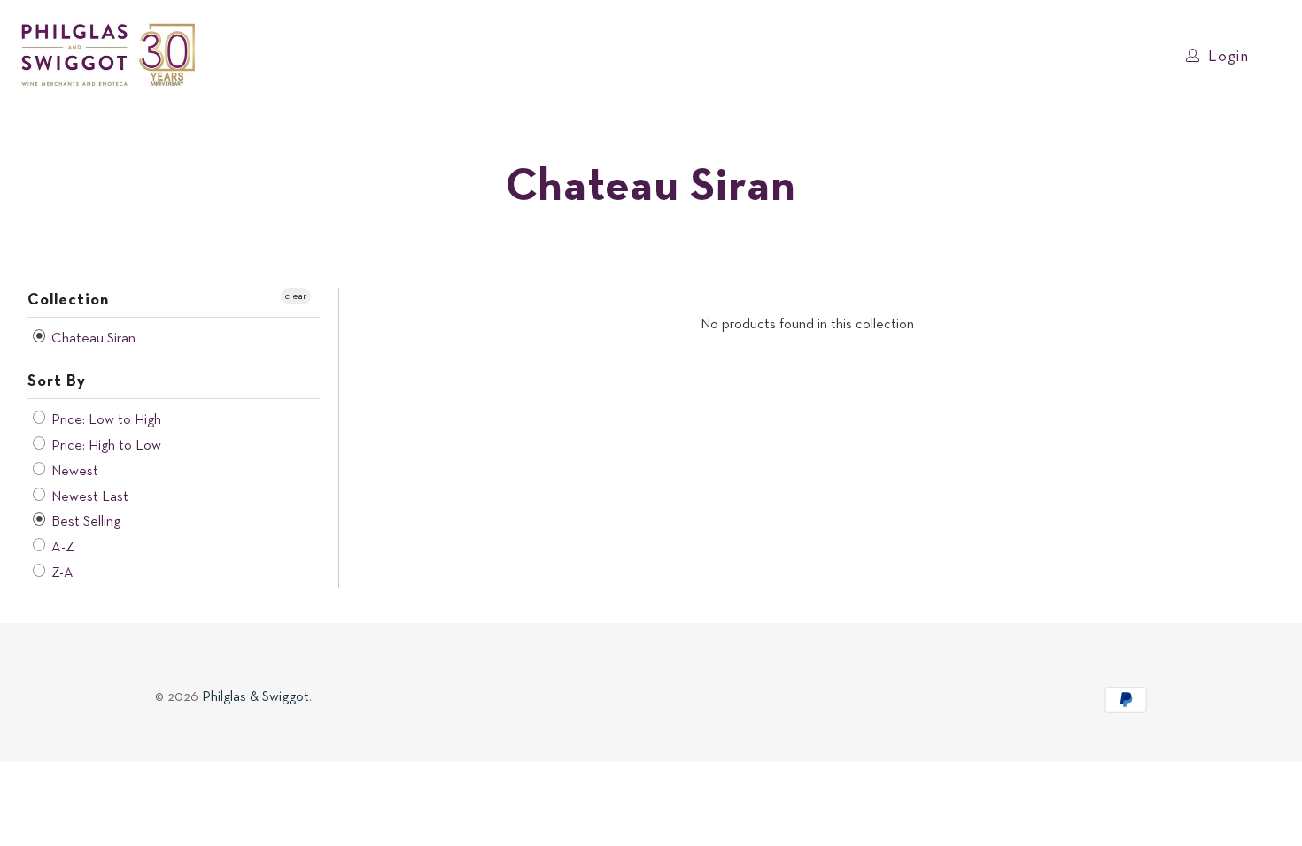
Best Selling (84, 522)
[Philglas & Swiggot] (108, 56)
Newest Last (88, 497)
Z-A (61, 573)
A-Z (61, 548)
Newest (73, 472)
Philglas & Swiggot (255, 697)
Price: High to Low (104, 446)
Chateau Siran (92, 339)
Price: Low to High (104, 420)
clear (295, 296)
